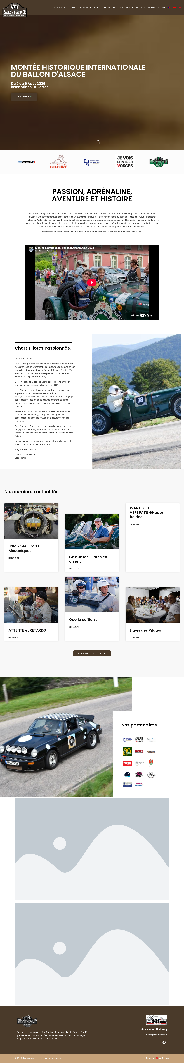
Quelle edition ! (83, 619)
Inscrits (151, 7)
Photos (161, 7)
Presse (107, 7)
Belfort (98, 7)
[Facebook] (164, 1042)
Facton (165, 1058)
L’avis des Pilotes (145, 630)
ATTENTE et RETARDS (27, 630)
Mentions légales (52, 1058)
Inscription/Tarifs (135, 7)
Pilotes (117, 7)
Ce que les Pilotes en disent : (88, 559)
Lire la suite (13, 558)
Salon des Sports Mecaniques (23, 548)
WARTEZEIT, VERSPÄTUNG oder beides (146, 512)
